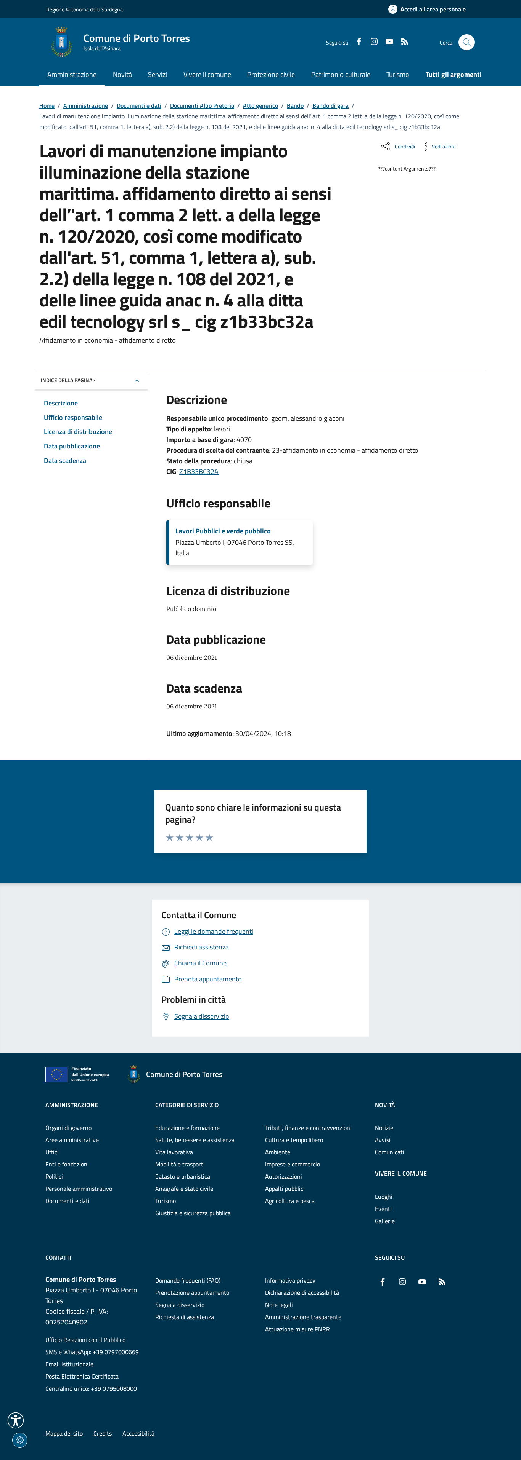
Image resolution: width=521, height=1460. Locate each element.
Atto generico (260, 105)
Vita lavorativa (174, 1152)
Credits (102, 1433)
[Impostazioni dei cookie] (19, 1440)
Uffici (52, 1152)
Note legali (279, 1304)
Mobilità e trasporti (180, 1164)
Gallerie (385, 1220)
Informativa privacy (290, 1280)
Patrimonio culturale (340, 74)
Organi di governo (68, 1127)
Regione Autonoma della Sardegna (84, 9)
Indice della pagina (66, 380)
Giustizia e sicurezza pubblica (193, 1212)
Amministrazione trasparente (303, 1316)
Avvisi (383, 1139)
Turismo (397, 74)
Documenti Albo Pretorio (202, 105)
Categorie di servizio (187, 1104)
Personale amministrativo (78, 1188)
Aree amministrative (72, 1139)
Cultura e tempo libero (294, 1139)
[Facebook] (355, 42)
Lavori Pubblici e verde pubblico (223, 531)
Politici (54, 1176)
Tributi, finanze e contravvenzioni (308, 1127)
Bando (295, 105)
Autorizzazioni (283, 1176)
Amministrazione (85, 105)
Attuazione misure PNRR (297, 1329)
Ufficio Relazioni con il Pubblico (85, 1339)
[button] (16, 1420)
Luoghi (383, 1196)
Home (47, 105)
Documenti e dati (139, 105)
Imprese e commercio (292, 1164)
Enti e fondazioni (67, 1164)
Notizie (384, 1127)
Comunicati (389, 1152)
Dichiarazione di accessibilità (302, 1292)
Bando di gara (330, 105)
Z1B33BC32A (199, 471)
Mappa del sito (64, 1433)
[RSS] (401, 42)
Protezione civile (271, 74)
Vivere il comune (401, 1173)
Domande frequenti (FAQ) (187, 1280)
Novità (385, 1104)
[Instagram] (371, 42)
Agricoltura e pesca (290, 1200)
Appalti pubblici (285, 1188)
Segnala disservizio (179, 1304)
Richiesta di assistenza (184, 1316)
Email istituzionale (69, 1364)
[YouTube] (386, 42)
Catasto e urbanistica (182, 1176)
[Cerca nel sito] (466, 42)
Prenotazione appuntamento (192, 1292)
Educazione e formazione (187, 1127)
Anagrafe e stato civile (184, 1188)
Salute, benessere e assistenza (195, 1139)
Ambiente (277, 1152)
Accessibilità (138, 1433)
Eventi (383, 1208)
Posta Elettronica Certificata (82, 1376)
